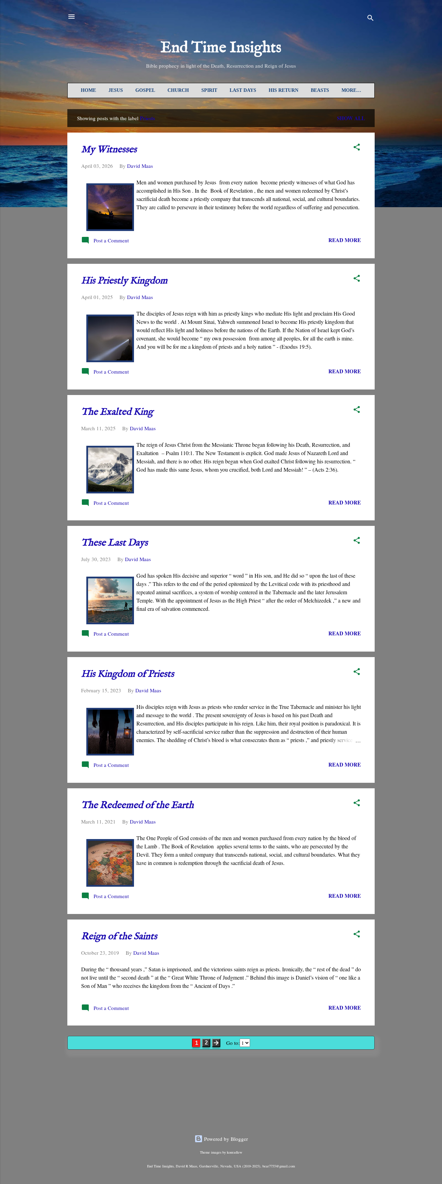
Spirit (209, 90)
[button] (357, 148)
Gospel (145, 90)
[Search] (370, 18)
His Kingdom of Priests (127, 674)
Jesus (115, 90)
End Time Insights (221, 48)
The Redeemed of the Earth (137, 805)
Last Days (243, 90)
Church (178, 90)
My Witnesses (109, 150)
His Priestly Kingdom (124, 281)
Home (88, 90)
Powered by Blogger (225, 1138)
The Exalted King (117, 412)
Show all (351, 118)
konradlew (234, 1152)
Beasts (320, 90)
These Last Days (114, 543)
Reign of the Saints (119, 937)
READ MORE (344, 240)
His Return (283, 90)
